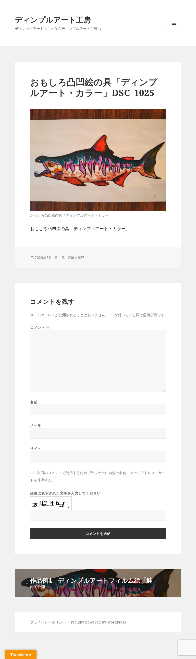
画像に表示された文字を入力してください (65, 493)
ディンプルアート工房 (53, 20)
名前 (34, 401)
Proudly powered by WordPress (98, 622)
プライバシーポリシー (48, 622)
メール (35, 425)
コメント (40, 327)
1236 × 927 (75, 257)
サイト (35, 448)
